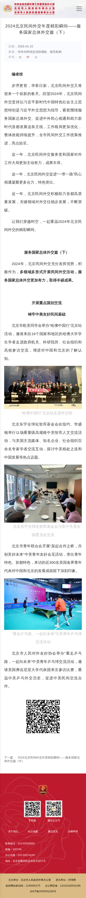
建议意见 (53, 831)
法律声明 (73, 831)
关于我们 (13, 831)
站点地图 (33, 831)
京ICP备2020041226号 (43, 891)
